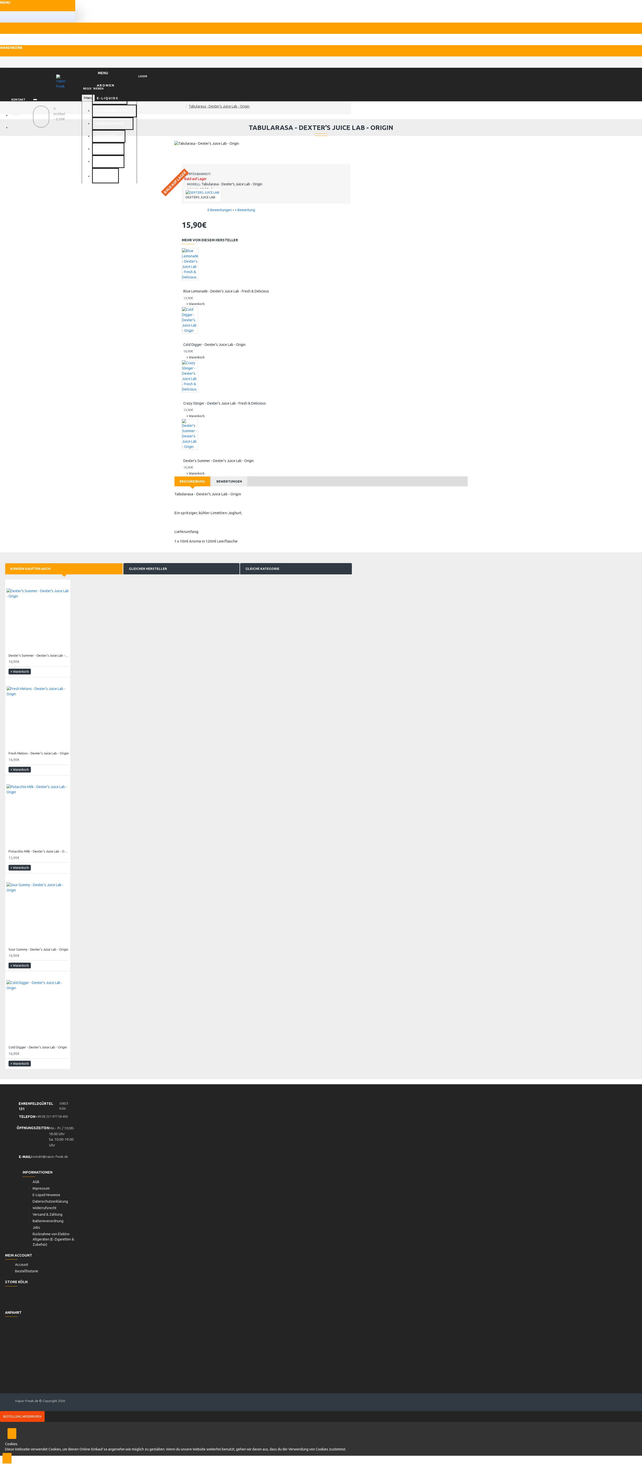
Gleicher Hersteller (148, 568)
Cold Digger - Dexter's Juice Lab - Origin (214, 345)
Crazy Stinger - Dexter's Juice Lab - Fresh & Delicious (224, 403)
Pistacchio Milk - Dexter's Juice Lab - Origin (39, 851)
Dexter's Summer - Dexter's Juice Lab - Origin (218, 461)
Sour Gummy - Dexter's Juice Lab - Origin (38, 949)
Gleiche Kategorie (262, 568)
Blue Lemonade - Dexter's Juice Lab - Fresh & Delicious (226, 291)
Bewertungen (229, 481)
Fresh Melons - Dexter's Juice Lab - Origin (39, 753)
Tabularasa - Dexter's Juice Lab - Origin (219, 106)
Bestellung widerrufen (22, 1416)
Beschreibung (192, 481)
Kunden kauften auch (30, 568)
